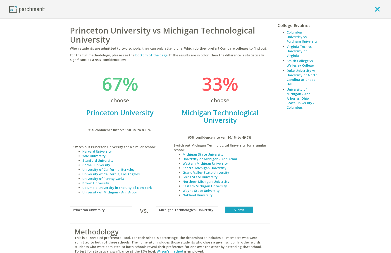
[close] (377, 9)
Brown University (95, 183)
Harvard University (97, 151)
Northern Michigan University (206, 181)
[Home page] (27, 9)
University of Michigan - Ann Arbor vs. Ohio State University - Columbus (301, 98)
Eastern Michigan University (205, 186)
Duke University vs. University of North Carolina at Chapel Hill (302, 77)
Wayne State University (201, 190)
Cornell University (96, 165)
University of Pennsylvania (103, 178)
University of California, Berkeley (108, 169)
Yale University (94, 156)
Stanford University (98, 160)
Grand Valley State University (206, 172)
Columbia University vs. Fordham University (302, 36)
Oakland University (198, 195)
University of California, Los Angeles (111, 174)
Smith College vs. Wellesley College (300, 63)
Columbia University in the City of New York (117, 188)
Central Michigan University (204, 168)
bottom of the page (151, 55)
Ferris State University (200, 177)
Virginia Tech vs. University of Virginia (299, 51)
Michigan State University (203, 154)
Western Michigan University (205, 163)
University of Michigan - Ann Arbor (109, 192)
